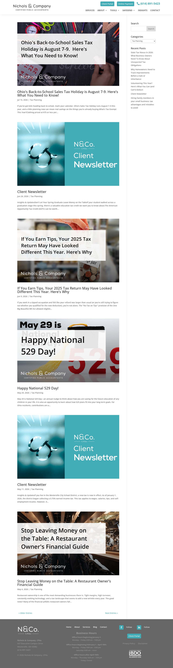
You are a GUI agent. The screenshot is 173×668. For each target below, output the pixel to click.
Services (89, 10)
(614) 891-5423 (150, 3)
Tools (113, 10)
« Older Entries (25, 613)
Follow (129, 627)
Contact (155, 10)
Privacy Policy (129, 644)
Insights (142, 10)
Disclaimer (143, 644)
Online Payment (125, 4)
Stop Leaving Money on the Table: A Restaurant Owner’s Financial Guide (64, 583)
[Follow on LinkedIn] (139, 627)
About (100, 10)
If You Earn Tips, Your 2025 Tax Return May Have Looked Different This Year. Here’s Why (64, 290)
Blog (95, 627)
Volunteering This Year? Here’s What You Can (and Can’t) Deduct (142, 86)
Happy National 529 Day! (38, 388)
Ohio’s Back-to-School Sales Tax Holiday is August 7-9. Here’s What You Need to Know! (67, 93)
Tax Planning (36, 100)
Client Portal (107, 4)
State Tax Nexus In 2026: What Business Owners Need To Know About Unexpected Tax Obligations (142, 59)
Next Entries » (111, 613)
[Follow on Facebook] (121, 627)
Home (68, 627)
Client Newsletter (31, 191)
